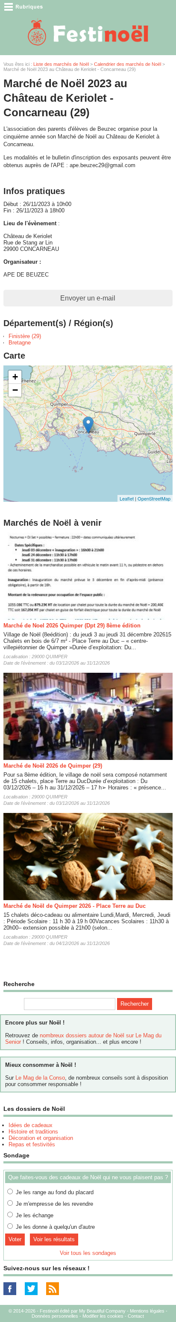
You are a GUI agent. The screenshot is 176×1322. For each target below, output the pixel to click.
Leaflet (127, 498)
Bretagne (20, 342)
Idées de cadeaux (31, 1125)
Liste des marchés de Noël (61, 64)
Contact (136, 1316)
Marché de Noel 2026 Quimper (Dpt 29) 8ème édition (72, 625)
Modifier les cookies (102, 1316)
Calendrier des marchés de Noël (127, 64)
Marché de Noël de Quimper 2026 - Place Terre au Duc (74, 906)
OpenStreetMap (154, 498)
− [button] (15, 390)
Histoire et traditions (33, 1131)
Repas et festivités (32, 1144)
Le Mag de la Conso (40, 1078)
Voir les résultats (54, 1239)
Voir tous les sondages (88, 1253)
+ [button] (15, 376)
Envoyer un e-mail (87, 298)
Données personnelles (55, 1316)
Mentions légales (147, 1310)
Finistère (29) (25, 336)
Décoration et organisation (41, 1138)
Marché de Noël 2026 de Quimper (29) (52, 766)
